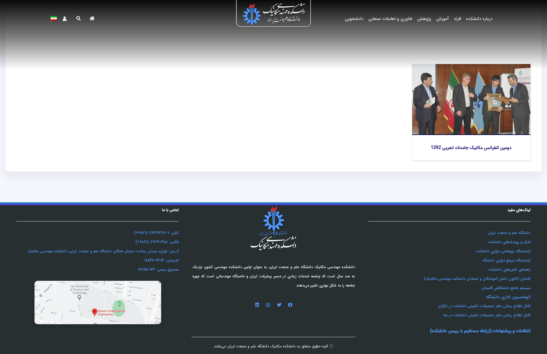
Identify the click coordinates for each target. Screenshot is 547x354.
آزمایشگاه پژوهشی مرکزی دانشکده (503, 251)
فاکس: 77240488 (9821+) (157, 242)
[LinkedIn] (256, 305)
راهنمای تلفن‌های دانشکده (509, 270)
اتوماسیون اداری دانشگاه (508, 296)
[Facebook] (290, 305)
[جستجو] (78, 18)
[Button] (92, 18)
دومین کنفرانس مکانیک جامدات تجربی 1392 (471, 147)
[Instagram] (268, 305)
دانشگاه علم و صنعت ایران (509, 233)
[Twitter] (279, 305)
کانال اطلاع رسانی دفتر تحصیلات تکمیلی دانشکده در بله (487, 315)
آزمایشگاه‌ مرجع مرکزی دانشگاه (506, 260)
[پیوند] (273, 17)
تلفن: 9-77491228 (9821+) (156, 233)
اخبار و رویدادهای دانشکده (509, 242)
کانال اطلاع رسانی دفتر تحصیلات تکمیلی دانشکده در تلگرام (484, 306)
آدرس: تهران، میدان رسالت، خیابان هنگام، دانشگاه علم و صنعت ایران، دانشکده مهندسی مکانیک (103, 251)
